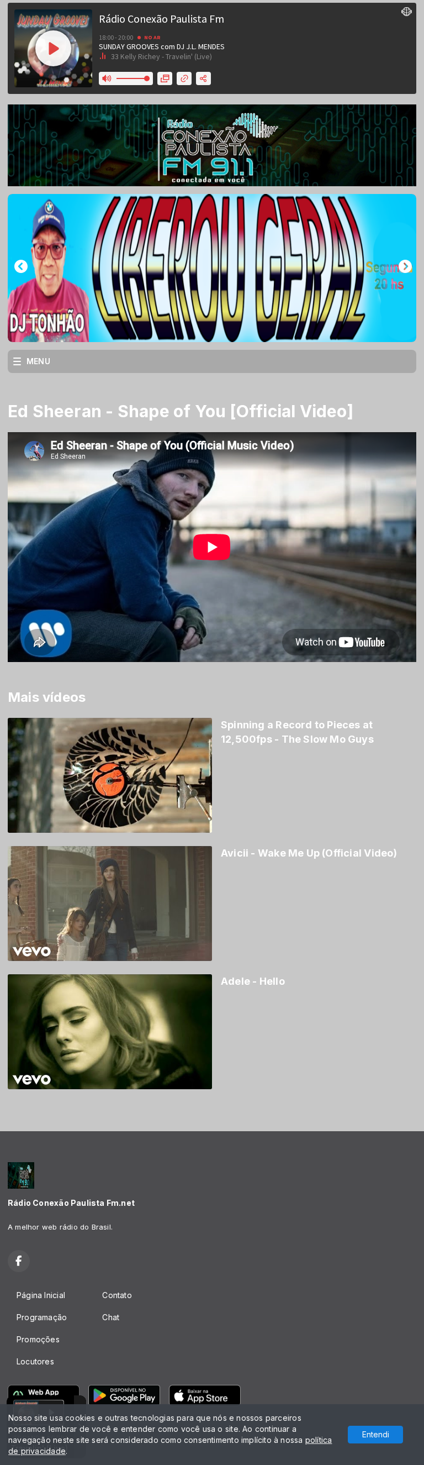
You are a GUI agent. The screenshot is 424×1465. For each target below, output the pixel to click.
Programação (42, 1317)
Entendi (375, 1434)
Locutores (35, 1361)
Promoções (38, 1339)
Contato (116, 1295)
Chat (110, 1317)
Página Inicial (41, 1295)
